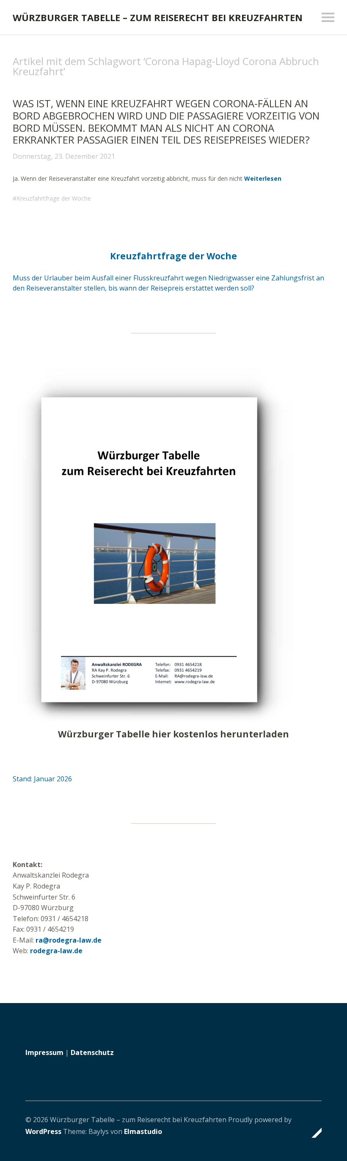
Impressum (44, 1052)
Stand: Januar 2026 (42, 778)
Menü (328, 17)
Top (313, 1133)
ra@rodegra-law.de (69, 940)
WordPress (43, 1131)
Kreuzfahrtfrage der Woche (54, 198)
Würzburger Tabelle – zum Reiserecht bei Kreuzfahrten (158, 17)
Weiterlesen (262, 178)
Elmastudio (143, 1131)
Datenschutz (92, 1052)
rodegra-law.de (56, 950)
